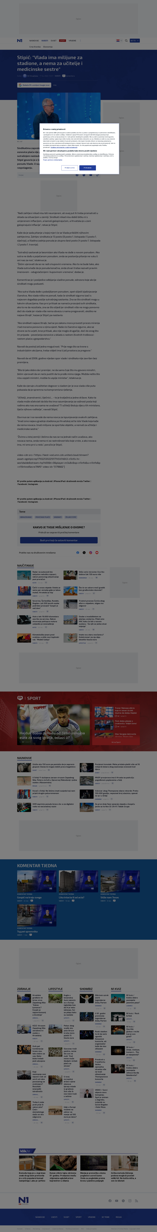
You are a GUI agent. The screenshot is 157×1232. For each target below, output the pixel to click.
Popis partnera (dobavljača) (52, 160)
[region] (79, 148)
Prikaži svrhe (70, 168)
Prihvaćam (88, 168)
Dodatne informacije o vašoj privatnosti (64, 147)
